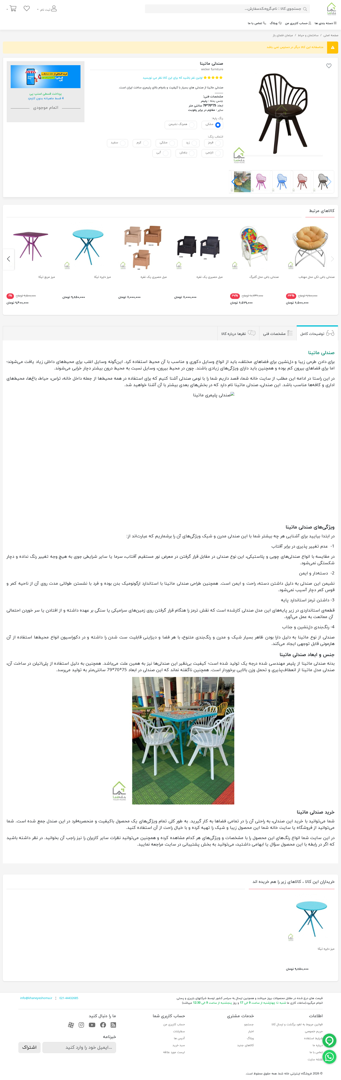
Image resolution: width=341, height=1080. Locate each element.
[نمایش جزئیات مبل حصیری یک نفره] (198, 246)
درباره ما (318, 1045)
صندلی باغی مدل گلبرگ (264, 277)
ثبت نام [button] (45, 10)
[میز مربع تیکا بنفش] (30, 246)
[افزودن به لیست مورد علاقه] (329, 66)
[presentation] (332, 259)
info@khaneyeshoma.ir (36, 998)
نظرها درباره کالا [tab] (233, 333)
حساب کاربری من (296, 23)
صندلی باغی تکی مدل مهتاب (317, 277)
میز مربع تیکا (47, 277)
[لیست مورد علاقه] (26, 8)
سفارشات (179, 1031)
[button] (234, 182)
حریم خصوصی (314, 1031)
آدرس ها (179, 1038)
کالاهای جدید (245, 1045)
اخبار (251, 1031)
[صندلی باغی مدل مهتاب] (310, 246)
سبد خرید (179, 1045)
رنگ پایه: (217, 118)
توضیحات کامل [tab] (312, 333)
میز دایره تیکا (102, 277)
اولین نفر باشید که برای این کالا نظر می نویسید (173, 78)
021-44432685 (68, 998)
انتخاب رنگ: (215, 137)
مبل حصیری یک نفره (209, 277)
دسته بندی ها (324, 23)
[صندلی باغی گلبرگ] (254, 246)
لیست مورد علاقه (174, 1052)
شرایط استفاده (313, 1038)
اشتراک (29, 1047)
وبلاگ (273, 23)
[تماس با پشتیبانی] (329, 1056)
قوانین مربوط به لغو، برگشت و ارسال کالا (297, 1024)
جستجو (249, 1024)
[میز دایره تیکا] (86, 246)
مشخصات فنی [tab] (274, 333)
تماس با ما (255, 23)
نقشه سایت (315, 1060)
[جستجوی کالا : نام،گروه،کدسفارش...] (305, 8)
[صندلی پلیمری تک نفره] (281, 114)
